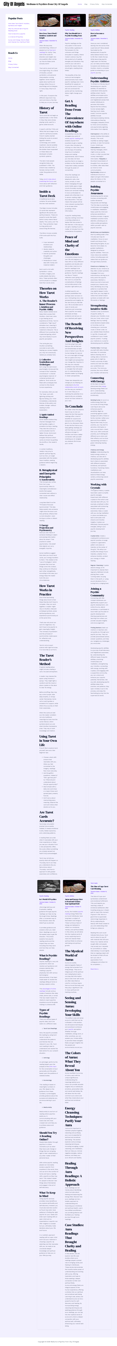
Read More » (95, 969)
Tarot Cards (42, 30)
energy (104, 386)
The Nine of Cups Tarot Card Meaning (99, 887)
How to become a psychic (16, 34)
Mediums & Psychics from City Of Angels (47, 4)
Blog (85, 4)
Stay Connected (107, 4)
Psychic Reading (69, 30)
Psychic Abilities (95, 30)
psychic (93, 73)
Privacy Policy (94, 4)
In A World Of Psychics (15, 37)
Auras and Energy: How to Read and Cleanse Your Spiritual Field (74, 901)
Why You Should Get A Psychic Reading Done (73, 34)
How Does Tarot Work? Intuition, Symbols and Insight (48, 35)
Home (80, 4)
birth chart (52, 1066)
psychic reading (74, 138)
